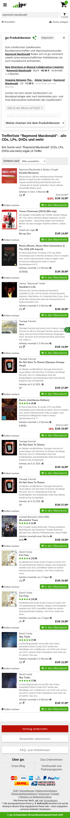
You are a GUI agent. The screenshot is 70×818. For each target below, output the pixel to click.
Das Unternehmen (51, 759)
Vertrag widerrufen (35, 729)
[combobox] (30, 15)
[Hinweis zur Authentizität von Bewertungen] (35, 403)
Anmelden (9, 22)
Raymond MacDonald (17, 54)
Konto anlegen (60, 22)
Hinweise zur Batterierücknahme (35, 797)
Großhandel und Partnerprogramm (51, 768)
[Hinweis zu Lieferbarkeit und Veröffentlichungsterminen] (47, 191)
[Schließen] (64, 37)
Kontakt (55, 794)
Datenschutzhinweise (46, 790)
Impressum (44, 794)
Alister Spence (43, 80)
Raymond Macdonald (18, 70)
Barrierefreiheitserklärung (24, 794)
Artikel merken (11, 205)
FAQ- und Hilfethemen (35, 750)
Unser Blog (18, 766)
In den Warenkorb (55, 205)
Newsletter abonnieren (35, 738)
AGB (15, 790)
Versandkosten (27, 790)
